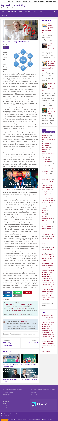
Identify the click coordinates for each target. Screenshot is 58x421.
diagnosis (49, 272)
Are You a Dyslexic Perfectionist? (29, 379)
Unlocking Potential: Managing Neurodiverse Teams (10, 365)
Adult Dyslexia (14, 333)
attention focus (48, 265)
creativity (46, 270)
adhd (43, 263)
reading (44, 291)
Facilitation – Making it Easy (48, 234)
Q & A (43, 208)
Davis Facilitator (46, 161)
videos (33, 334)
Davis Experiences (11, 11)
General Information (47, 187)
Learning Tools (45, 194)
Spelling (44, 216)
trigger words (44, 295)
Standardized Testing (47, 218)
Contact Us (5, 405)
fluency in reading (51, 282)
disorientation (46, 274)
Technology (45, 224)
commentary (44, 268)
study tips (50, 293)
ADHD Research (45, 143)
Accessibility (45, 137)
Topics (43, 130)
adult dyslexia (48, 263)
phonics (43, 289)
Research (44, 210)
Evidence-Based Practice (48, 181)
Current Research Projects (48, 153)
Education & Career (46, 179)
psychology (25, 334)
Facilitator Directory (27, 1)
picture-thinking (49, 289)
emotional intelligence (9, 334)
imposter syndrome (18, 334)
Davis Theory (45, 166)
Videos (20, 11)
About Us (41, 11)
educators (49, 278)
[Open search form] (55, 11)
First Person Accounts (21, 333)
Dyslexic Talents (46, 174)
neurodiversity (49, 286)
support (54, 293)
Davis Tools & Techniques (48, 168)
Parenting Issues (46, 206)
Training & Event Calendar (38, 1)
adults (43, 265)
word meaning (45, 299)
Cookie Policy (6, 408)
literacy (50, 284)
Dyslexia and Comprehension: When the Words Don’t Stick (48, 87)
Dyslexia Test (4, 15)
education (44, 278)
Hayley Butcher (7, 44)
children (53, 267)
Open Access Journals (47, 200)
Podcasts (27, 11)
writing (49, 299)
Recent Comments (46, 132)
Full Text (31, 306)
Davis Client (45, 157)
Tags (53, 132)
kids (43, 284)
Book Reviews (45, 149)
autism (43, 267)
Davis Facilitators (51, 270)
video (50, 295)
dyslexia (44, 276)
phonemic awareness (51, 287)
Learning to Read (46, 192)
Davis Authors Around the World (29, 364)
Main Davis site (11, 1)
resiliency (30, 334)
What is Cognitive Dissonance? (19, 308)
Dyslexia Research (46, 171)
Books (34, 11)
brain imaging (47, 267)
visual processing (51, 297)
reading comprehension (50, 291)
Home (2, 11)
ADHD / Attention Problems (48, 139)
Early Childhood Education (48, 176)
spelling (46, 293)
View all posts (24, 321)
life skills (45, 284)
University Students (46, 228)
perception (45, 287)
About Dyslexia (7, 333)
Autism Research (46, 147)
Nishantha (9, 189)
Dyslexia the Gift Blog (13, 5)
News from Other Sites (47, 198)
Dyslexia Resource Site (51, 1)
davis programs (44, 272)
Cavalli (51, 267)
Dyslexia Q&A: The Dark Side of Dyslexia (48, 238)
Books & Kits (18, 1)
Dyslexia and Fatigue (17, 310)
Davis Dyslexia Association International (10, 413)
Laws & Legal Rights (46, 189)
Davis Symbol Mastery (47, 163)
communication (49, 268)
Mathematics (45, 196)
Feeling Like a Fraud (17, 314)
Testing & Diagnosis (46, 226)
